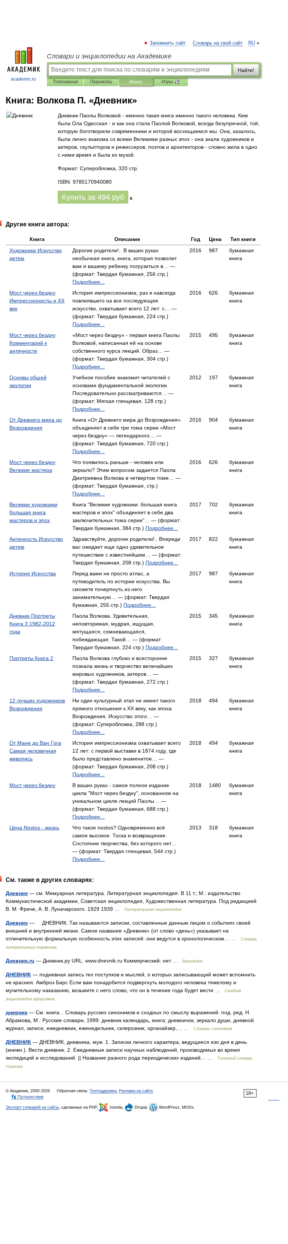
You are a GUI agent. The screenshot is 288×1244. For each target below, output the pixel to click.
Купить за (93, 197)
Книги (135, 81)
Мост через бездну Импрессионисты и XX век (36, 300)
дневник (16, 1012)
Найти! (246, 70)
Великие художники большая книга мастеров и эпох (33, 512)
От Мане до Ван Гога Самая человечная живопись (35, 751)
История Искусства (32, 573)
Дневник (17, 893)
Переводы (101, 81)
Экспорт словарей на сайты (32, 1107)
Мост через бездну (32, 785)
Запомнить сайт (168, 43)
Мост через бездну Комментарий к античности (32, 343)
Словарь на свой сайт (218, 43)
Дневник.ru (20, 961)
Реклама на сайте (136, 1090)
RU (251, 43)
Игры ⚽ (171, 81)
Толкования (65, 81)
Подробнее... (88, 282)
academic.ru (23, 79)
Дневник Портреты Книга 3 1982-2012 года (32, 624)
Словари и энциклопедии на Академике (109, 56)
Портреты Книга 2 (31, 658)
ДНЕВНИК (18, 975)
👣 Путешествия (27, 1096)
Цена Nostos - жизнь (34, 828)
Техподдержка (103, 1090)
